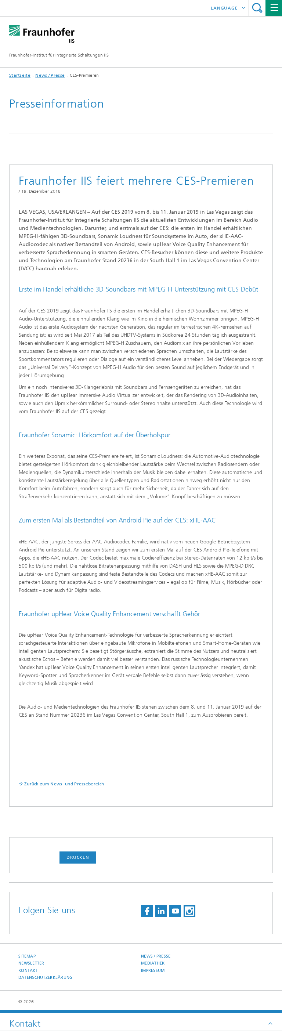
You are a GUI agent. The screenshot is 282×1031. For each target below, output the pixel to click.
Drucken (77, 857)
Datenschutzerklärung (45, 977)
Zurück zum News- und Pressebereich (64, 783)
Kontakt (28, 970)
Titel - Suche (257, 8)
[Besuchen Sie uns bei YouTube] (175, 911)
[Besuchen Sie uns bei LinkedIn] (161, 911)
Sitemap (27, 956)
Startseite (19, 75)
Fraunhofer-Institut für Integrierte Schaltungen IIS (59, 55)
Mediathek (152, 963)
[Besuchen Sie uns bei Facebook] (147, 911)
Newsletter (31, 963)
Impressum (152, 970)
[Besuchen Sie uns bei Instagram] (189, 911)
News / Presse (50, 75)
